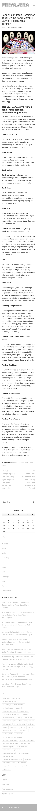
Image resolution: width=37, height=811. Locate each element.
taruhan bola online (9, 763)
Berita (4, 553)
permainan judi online (10, 740)
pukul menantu (22, 746)
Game (4, 567)
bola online (19, 708)
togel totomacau (26, 766)
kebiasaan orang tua (10, 721)
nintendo (31, 727)
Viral (3, 581)
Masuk (4, 780)
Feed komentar (7, 789)
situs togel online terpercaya (12, 759)
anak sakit (6, 698)
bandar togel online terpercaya (13, 705)
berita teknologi (8, 708)
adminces (6, 27)
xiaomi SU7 (6, 769)
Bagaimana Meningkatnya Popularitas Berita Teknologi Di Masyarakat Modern (17, 650)
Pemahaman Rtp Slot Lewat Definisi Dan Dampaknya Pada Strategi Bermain (17, 658)
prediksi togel (25, 743)
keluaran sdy (7, 724)
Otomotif (5, 562)
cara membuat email (9, 711)
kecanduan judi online (26, 721)
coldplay (25, 714)
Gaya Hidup (6, 591)
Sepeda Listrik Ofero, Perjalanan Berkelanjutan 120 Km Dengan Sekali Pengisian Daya (16, 642)
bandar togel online (9, 701)
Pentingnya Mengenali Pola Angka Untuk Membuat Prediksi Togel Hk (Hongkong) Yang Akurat (17, 666)
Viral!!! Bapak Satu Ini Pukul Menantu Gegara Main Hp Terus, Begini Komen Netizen (16, 605)
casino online (23, 711)
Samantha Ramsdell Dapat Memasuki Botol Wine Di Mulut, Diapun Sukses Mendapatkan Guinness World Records (18, 676)
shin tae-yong (24, 753)
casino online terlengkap (11, 714)
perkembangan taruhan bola (12, 737)
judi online (28, 717)
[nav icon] (34, 4)
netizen (22, 727)
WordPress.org (7, 794)
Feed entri (5, 784)
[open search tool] (30, 4)
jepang (20, 717)
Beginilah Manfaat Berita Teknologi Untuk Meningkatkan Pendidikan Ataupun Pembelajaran (18, 615)
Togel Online (17, 27)
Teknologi (5, 558)
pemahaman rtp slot (9, 730)
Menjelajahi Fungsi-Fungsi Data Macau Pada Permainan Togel (16, 685)
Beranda (5, 544)
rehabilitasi (6, 750)
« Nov (4, 537)
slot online (28, 759)
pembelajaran (7, 734)
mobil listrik (14, 727)
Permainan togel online (10, 58)
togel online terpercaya (10, 766)
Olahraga (5, 577)
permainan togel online (19, 462)
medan (5, 727)
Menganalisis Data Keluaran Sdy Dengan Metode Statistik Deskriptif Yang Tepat (17, 633)
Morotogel (6, 124)
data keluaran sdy (9, 717)
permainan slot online (27, 740)
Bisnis (4, 548)
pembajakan (23, 730)
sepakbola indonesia (10, 753)
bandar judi (16, 698)
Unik (3, 572)
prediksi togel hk (8, 746)
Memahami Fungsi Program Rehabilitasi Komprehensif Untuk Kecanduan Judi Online (17, 625)
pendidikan (18, 734)
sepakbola (16, 750)
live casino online (19, 724)
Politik (4, 586)
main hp (31, 724)
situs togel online (8, 756)
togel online (22, 763)
